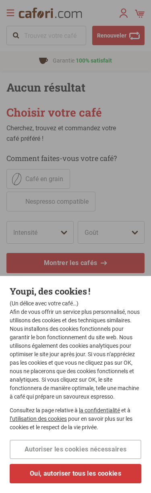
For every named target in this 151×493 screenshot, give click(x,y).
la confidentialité (99, 410)
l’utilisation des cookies (38, 419)
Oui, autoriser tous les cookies (75, 473)
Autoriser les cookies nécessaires (76, 449)
